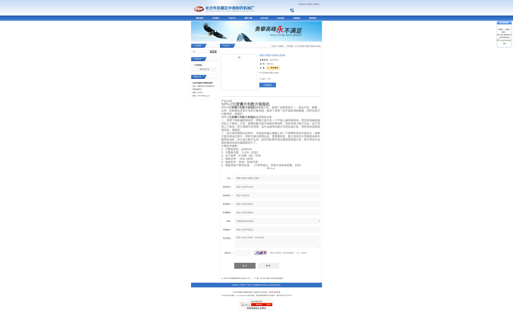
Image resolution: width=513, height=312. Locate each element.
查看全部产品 (204, 69)
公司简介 (216, 18)
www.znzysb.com (242, 295)
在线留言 (309, 4)
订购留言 (267, 85)
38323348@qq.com (203, 96)
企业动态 (280, 18)
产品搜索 (197, 46)
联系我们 (316, 4)
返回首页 (302, 4)
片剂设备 (290, 46)
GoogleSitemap (226, 295)
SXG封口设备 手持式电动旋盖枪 (271, 278)
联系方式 (197, 77)
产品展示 (280, 46)
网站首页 (199, 18)
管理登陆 (277, 292)
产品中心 (232, 18)
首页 (274, 46)
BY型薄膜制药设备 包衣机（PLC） (239, 278)
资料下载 (248, 18)
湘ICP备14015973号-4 (284, 295)
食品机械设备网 (256, 301)
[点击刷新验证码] (260, 253)
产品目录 (197, 59)
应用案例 (256, 285)
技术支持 (264, 18)
